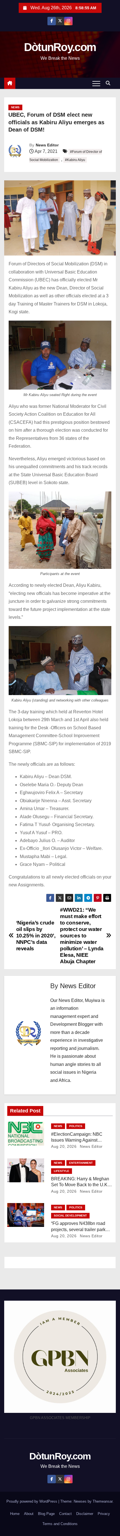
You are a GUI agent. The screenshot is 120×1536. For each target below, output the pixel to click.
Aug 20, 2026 (63, 1146)
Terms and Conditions (60, 1524)
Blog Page (46, 1514)
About (28, 1514)
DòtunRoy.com (60, 47)
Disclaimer (84, 1514)
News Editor (47, 145)
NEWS (15, 107)
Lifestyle (61, 1170)
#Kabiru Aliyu (75, 160)
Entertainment (81, 1162)
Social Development (70, 1215)
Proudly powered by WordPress (32, 1501)
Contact (65, 1514)
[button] (109, 83)
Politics (75, 1126)
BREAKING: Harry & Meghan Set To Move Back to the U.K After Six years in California (80, 1184)
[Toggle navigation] (96, 83)
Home (15, 1514)
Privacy (104, 1514)
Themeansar (102, 1501)
